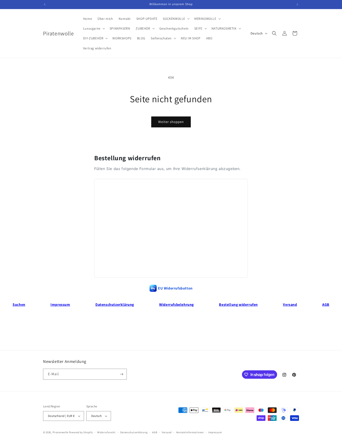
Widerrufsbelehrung (176, 304)
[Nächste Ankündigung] (297, 4)
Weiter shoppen (171, 121)
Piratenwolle (60, 432)
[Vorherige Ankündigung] (45, 4)
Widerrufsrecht (106, 432)
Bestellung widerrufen (238, 304)
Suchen (19, 304)
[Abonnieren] (121, 374)
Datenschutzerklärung (114, 304)
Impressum (60, 304)
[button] (175, 19)
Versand (290, 304)
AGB (325, 304)
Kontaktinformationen (190, 432)
